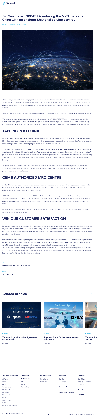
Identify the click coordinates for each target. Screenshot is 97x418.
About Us (62, 375)
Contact (81, 375)
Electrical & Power (8, 395)
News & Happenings (66, 392)
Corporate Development (10, 265)
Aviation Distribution (10, 375)
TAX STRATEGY (91, 414)
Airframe (5, 379)
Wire (22, 382)
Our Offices (81, 379)
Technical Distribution (26, 377)
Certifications (83, 390)
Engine (4, 397)
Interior (4, 403)
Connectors (25, 387)
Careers (81, 394)
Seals (4, 382)
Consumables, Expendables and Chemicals (8, 389)
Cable (23, 384)
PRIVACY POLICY (73, 414)
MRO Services (25, 265)
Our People (62, 382)
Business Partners (66, 387)
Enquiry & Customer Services (84, 383)
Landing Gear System (9, 405)
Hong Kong (44, 379)
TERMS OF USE (82, 414)
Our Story (62, 379)
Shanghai (43, 382)
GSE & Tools (6, 400)
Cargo (4, 384)
